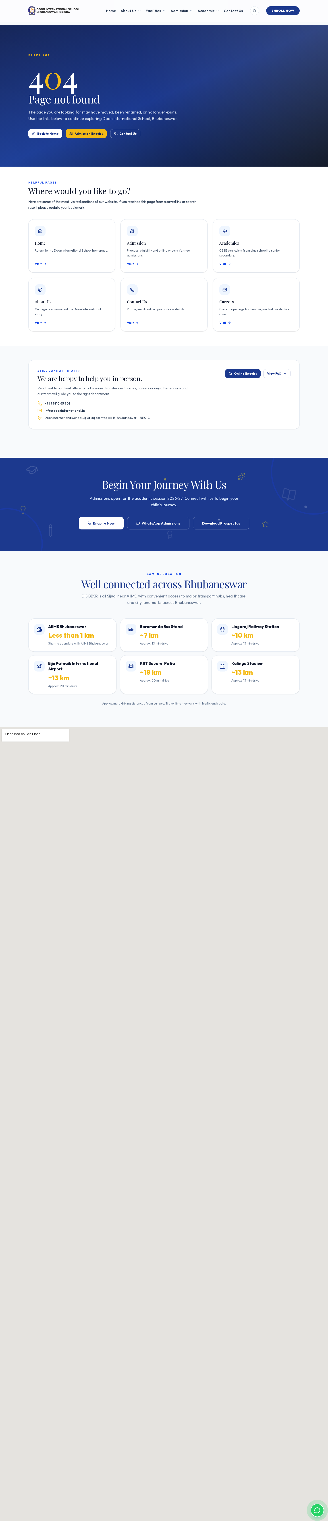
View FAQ (274, 374)
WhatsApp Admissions (161, 523)
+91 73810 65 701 (57, 403)
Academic (205, 10)
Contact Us (233, 10)
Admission (179, 10)
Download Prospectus (221, 523)
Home (111, 10)
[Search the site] (254, 10)
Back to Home (48, 134)
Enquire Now (104, 523)
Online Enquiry (245, 374)
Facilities (153, 10)
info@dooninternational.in (65, 411)
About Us (128, 10)
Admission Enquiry (89, 134)
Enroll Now (283, 11)
